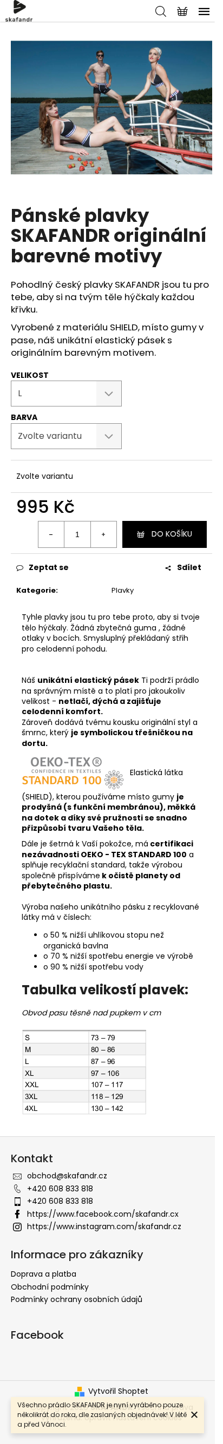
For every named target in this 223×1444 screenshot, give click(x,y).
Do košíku (172, 533)
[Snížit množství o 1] (51, 534)
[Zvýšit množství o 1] (103, 534)
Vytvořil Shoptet (118, 1391)
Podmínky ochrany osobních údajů (76, 1299)
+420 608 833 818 (60, 1188)
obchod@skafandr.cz (67, 1175)
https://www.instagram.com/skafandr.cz (104, 1226)
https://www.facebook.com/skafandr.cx (103, 1214)
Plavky (123, 590)
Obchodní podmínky (50, 1287)
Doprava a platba (43, 1274)
